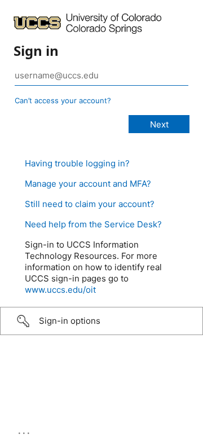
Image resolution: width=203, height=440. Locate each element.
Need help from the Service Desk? (93, 224)
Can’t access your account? (63, 100)
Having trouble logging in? (77, 163)
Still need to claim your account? (90, 204)
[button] (101, 321)
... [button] (25, 430)
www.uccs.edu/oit (60, 289)
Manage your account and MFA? (88, 183)
